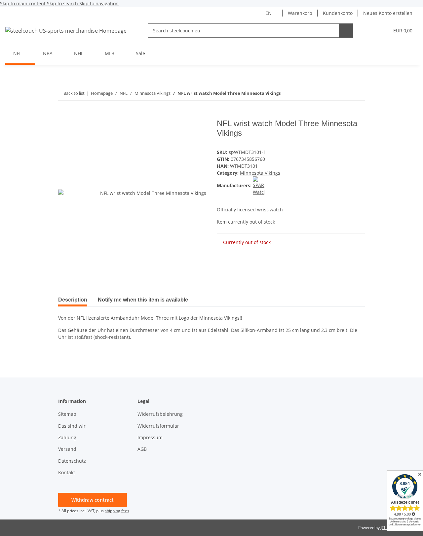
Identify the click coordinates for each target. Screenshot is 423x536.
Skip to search (63, 3)
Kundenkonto (338, 13)
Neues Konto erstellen (387, 13)
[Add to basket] (63, 115)
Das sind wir (72, 426)
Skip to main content (23, 3)
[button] (371, 30)
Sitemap (67, 414)
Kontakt (66, 472)
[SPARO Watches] (258, 185)
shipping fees (117, 511)
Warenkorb (300, 13)
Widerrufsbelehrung (160, 414)
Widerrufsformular (158, 426)
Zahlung (67, 437)
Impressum (150, 437)
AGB (142, 449)
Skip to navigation (99, 3)
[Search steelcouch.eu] (346, 30)
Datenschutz (72, 461)
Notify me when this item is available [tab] (143, 300)
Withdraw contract (92, 500)
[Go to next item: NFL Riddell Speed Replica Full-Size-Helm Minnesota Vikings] (343, 93)
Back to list (74, 93)
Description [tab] (72, 300)
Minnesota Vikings (260, 173)
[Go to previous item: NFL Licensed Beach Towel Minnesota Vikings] (358, 93)
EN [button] (268, 13)
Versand (67, 449)
